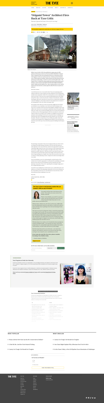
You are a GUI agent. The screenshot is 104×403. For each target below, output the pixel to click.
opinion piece (54, 72)
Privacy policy (33, 249)
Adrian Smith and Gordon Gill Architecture (53, 81)
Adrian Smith (33, 24)
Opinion (33, 11)
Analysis (38, 7)
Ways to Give (22, 392)
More (56, 7)
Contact (21, 383)
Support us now (36, 240)
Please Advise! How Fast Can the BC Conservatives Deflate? (26, 339)
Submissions (22, 391)
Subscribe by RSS (49, 379)
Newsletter (22, 379)
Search (70, 7)
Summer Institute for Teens (31, 272)
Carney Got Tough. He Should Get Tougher (21, 349)
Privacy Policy (23, 389)
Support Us (63, 7)
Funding (22, 384)
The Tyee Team (23, 381)
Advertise (22, 386)
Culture (44, 7)
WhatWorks (35, 389)
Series (34, 387)
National (34, 383)
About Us (22, 378)
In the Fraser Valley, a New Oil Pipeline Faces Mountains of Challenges (74, 349)
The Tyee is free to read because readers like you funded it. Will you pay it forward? (47, 187)
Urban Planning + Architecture (41, 11)
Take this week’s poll (48, 367)
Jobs (21, 387)
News (32, 7)
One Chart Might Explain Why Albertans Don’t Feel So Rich (71, 344)
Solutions (50, 7)
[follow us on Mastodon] (38, 32)
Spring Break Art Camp (50, 272)
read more (70, 108)
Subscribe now (61, 248)
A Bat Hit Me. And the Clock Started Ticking (22, 344)
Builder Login (48, 378)
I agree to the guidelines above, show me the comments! (48, 291)
